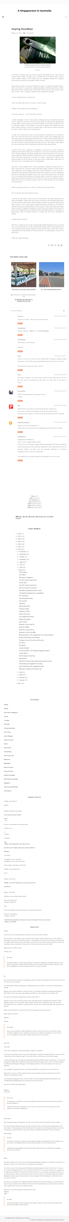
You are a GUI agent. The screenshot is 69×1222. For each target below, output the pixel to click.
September (23, 559)
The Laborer (8, 791)
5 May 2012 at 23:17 (60, 328)
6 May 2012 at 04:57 (60, 356)
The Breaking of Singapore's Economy (31, 663)
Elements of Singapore (26, 577)
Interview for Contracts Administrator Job (24, 300)
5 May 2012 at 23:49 (60, 339)
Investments (8, 751)
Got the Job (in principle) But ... (51, 289)
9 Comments (29, 33)
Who (32, 496)
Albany (6, 708)
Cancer (6, 716)
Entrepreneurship (9, 728)
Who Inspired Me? (24, 606)
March (21, 675)
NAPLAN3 (7, 763)
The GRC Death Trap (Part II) (28, 580)
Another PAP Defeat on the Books (29, 637)
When (30, 503)
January (22, 680)
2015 (19, 541)
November (22, 554)
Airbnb (6, 704)
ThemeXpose (39, 1220)
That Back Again (24, 609)
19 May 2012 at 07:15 (59, 436)
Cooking (6, 720)
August (21, 562)
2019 (19, 533)
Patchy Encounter (24, 614)
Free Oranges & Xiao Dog (27, 656)
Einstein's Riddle (24, 627)
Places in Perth (8, 767)
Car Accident (23, 572)
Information (7, 747)
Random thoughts (9, 775)
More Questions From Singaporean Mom (31, 666)
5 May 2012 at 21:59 (60, 316)
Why (31, 498)
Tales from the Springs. (11, 787)
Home (6, 744)
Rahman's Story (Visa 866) (27, 632)
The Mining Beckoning (26, 598)
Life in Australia (9, 755)
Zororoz (20, 316)
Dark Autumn (23, 622)
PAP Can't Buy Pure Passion (28, 588)
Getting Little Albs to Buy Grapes (24, 289)
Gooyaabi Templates (58, 1220)
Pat (19, 405)
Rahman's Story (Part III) (26, 624)
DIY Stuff (7, 724)
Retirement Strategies (11, 779)
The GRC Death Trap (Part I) (28, 585)
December (22, 551)
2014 (19, 544)
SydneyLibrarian (24, 422)
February (22, 677)
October (22, 557)
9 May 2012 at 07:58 (60, 422)
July (20, 564)
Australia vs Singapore (11, 712)
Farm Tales (7, 732)
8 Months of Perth (24, 611)
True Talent (22, 575)
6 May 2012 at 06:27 (60, 391)
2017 (19, 536)
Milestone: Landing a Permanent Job (30, 669)
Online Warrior (23, 653)
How (30, 502)
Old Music (22, 603)
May (20, 570)
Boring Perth (23, 658)
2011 (19, 683)
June (21, 567)
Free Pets (22, 643)
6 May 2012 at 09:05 (60, 405)
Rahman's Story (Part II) (26, 629)
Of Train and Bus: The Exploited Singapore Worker (34, 650)
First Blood (22, 645)
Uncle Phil (21, 391)
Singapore (7, 783)
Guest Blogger (8, 736)
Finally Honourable (24, 619)
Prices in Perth (8, 771)
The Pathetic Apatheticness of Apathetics (31, 593)
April (21, 672)
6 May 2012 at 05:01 (60, 374)
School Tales (23, 582)
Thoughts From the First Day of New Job (31, 640)
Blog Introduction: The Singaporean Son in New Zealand (36, 635)
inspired (34, 500)
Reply (20, 323)
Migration (7, 759)
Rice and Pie (23, 601)
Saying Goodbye (24, 648)
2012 (19, 549)
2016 (19, 539)
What (29, 505)
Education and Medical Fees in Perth (30, 590)
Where (30, 507)
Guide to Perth (8, 740)
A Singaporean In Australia (34, 10)
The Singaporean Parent (26, 616)
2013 (19, 546)
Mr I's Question (23, 595)
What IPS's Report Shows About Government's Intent (35, 661)
